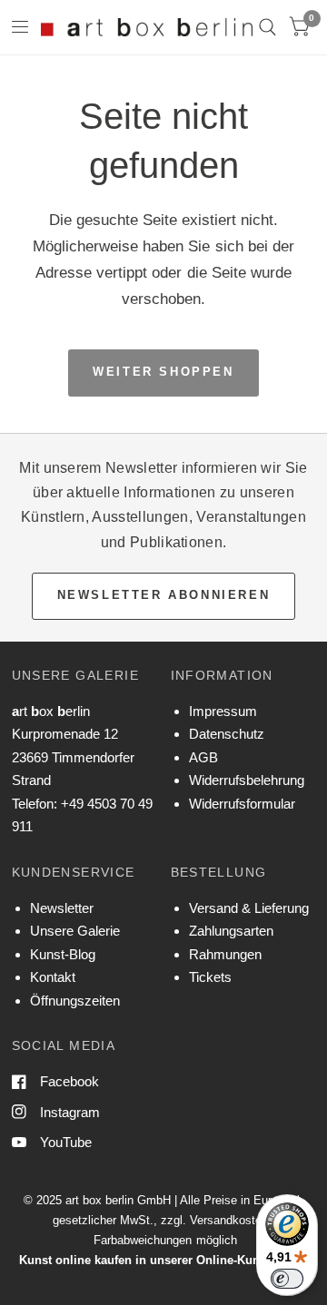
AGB (203, 757)
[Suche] (267, 27)
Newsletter (62, 908)
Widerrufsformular (242, 803)
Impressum (223, 711)
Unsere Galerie (75, 930)
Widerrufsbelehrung (246, 780)
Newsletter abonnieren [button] (164, 595)
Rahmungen (225, 954)
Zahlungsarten (231, 930)
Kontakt (52, 977)
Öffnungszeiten (75, 1000)
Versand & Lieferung (249, 908)
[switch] (287, 1279)
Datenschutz (226, 733)
